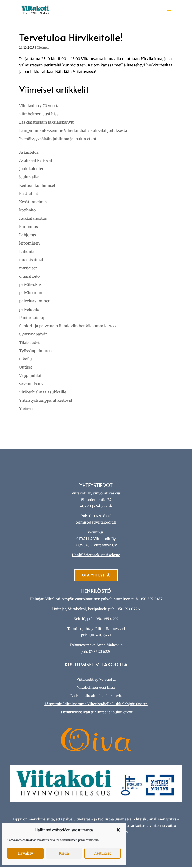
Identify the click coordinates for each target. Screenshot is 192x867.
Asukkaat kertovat (35, 160)
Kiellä (64, 853)
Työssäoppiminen (35, 350)
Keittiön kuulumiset (37, 185)
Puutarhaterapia (34, 317)
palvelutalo (29, 309)
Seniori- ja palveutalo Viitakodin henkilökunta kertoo (67, 325)
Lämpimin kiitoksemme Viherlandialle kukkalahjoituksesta (73, 130)
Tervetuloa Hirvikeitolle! (71, 37)
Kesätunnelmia (33, 201)
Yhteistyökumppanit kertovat (45, 400)
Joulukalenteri (32, 168)
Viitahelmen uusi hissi (39, 114)
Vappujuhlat (30, 375)
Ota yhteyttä (96, 575)
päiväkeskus (30, 284)
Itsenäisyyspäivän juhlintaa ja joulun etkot (57, 138)
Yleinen (43, 47)
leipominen (29, 243)
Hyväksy (25, 853)
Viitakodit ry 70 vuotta (39, 105)
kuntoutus (28, 226)
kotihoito (27, 210)
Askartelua (29, 152)
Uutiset (25, 367)
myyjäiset (28, 268)
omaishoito (29, 276)
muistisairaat (31, 259)
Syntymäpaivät (33, 334)
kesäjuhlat (28, 193)
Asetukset (102, 853)
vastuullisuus (31, 383)
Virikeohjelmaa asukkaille (42, 392)
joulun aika (29, 177)
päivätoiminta (32, 292)
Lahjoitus (27, 235)
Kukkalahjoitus (33, 218)
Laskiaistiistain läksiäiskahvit (46, 122)
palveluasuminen (35, 301)
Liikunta (27, 251)
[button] (118, 830)
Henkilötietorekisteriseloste (96, 555)
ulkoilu (25, 359)
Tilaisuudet (29, 342)
